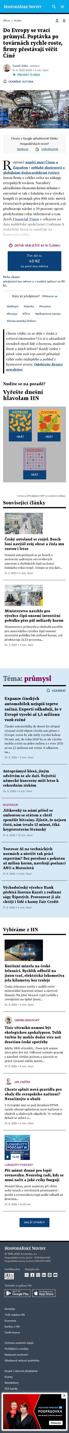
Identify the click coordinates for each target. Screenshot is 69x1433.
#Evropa (12, 313)
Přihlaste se (49, 296)
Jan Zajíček (22, 1081)
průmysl (37, 679)
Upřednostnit (49, 149)
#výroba (29, 306)
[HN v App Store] (43, 1293)
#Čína (26, 313)
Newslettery (12, 1383)
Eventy (9, 1377)
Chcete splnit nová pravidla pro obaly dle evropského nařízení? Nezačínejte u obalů (33, 1094)
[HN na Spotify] (50, 1275)
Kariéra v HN (12, 1326)
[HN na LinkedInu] (44, 1275)
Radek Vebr (55, 125)
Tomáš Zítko (20, 65)
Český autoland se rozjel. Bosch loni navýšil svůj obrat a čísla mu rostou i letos (34, 544)
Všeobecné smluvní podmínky (22, 1360)
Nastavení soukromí (16, 1354)
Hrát (20, 436)
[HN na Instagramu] (38, 1275)
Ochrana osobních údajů (19, 1343)
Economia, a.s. (29, 1254)
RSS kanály (11, 1388)
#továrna (45, 306)
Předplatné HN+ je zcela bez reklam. (47, 495)
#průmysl (12, 306)
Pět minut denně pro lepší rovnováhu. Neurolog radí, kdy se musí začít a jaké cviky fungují (34, 1175)
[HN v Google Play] (17, 1293)
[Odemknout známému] (64, 21)
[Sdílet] (57, 21)
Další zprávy (34, 1222)
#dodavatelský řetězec (21, 320)
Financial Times (26, 219)
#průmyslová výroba (48, 313)
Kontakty (10, 1309)
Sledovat (22, 149)
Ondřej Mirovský (27, 1020)
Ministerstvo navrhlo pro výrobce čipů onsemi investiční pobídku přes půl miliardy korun (34, 616)
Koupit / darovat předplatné (21, 1371)
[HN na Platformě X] (27, 1275)
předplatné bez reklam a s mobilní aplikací (30, 281)
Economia (10, 1321)
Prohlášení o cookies (16, 1349)
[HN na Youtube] (55, 1275)
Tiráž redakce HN (15, 1315)
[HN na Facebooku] (32, 1275)
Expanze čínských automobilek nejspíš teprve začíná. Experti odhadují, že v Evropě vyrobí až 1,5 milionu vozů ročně (33, 709)
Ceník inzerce (12, 1332)
